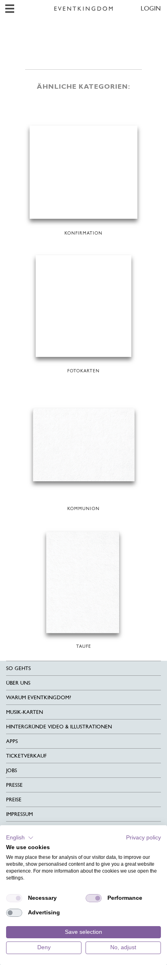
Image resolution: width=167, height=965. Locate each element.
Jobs (11, 770)
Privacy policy (143, 838)
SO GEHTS (18, 668)
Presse (14, 785)
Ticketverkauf (26, 756)
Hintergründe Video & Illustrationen (59, 727)
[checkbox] (14, 898)
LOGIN (151, 8)
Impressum (19, 814)
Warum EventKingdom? (38, 697)
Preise (13, 799)
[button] (20, 838)
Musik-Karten (24, 712)
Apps (12, 741)
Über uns (18, 683)
